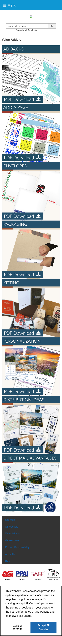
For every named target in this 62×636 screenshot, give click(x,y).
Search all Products (26, 30)
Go (51, 26)
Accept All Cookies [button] (44, 627)
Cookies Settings (17, 627)
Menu (11, 5)
